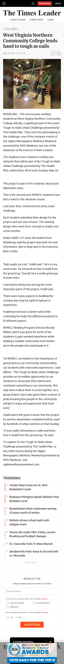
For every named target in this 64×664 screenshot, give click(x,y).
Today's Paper (17, 20)
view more (31, 562)
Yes (11, 617)
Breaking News (43, 603)
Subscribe (44, 3)
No (20, 617)
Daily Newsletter (17, 603)
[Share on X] (58, 53)
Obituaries (14, 607)
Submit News (36, 20)
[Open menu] (4, 3)
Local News (11, 29)
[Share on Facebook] (53, 53)
